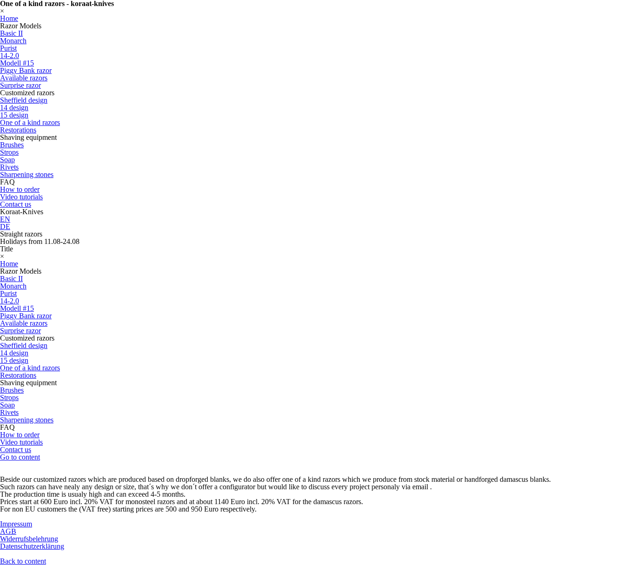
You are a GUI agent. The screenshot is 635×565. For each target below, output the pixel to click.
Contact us (15, 204)
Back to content (23, 561)
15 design (14, 115)
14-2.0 (9, 55)
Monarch (13, 41)
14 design (14, 108)
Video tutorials (21, 197)
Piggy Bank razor (26, 70)
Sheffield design (23, 100)
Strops (9, 152)
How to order (20, 189)
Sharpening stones (26, 174)
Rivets (9, 167)
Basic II (11, 33)
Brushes (12, 145)
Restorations (18, 130)
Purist (8, 48)
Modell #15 (17, 63)
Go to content (20, 457)
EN (5, 219)
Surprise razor (20, 85)
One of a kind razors (30, 122)
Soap (7, 160)
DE (5, 226)
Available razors (23, 78)
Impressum (16, 524)
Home (9, 18)
